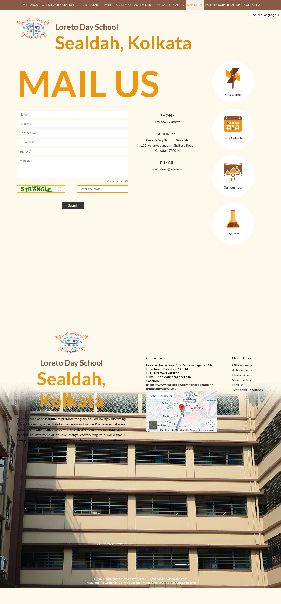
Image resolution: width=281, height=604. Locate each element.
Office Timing (242, 365)
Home (24, 4)
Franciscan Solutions (180, 582)
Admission (195, 4)
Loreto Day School (86, 26)
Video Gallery (242, 380)
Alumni (236, 4)
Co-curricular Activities (95, 4)
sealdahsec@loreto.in (167, 169)
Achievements (144, 4)
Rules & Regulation (60, 4)
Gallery (178, 4)
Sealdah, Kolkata (123, 42)
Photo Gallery (242, 375)
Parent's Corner (217, 4)
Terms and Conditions (247, 390)
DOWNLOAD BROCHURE (181, 449)
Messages (164, 4)
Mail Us (237, 385)
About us (37, 4)
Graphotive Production (122, 582)
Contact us (252, 4)
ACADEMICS (123, 4)
